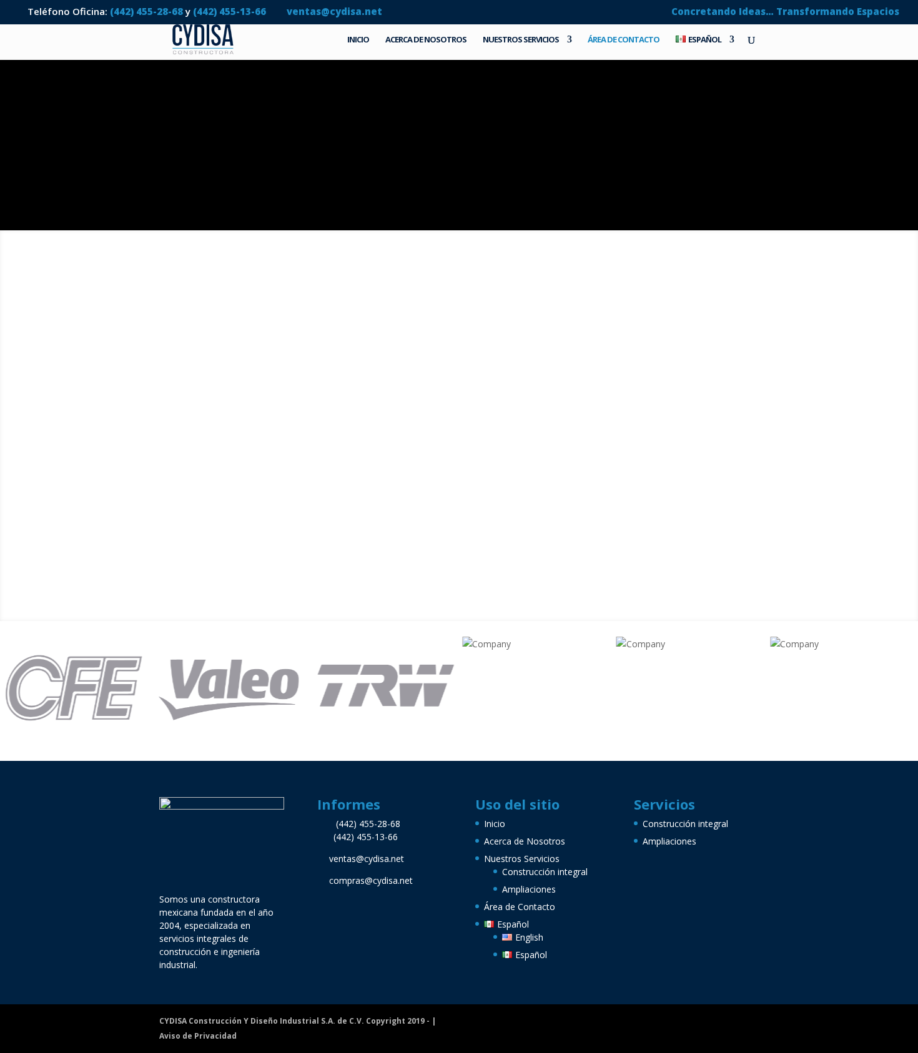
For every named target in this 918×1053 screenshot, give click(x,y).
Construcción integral (545, 872)
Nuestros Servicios (521, 40)
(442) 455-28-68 (146, 11)
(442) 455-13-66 (231, 11)
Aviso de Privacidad (198, 1036)
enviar (224, 457)
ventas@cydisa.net (366, 858)
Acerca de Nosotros (425, 40)
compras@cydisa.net (371, 880)
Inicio (358, 40)
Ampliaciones (529, 889)
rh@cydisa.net (385, 451)
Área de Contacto (623, 40)
